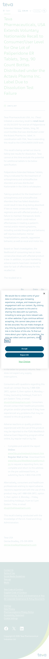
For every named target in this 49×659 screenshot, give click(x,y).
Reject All (24, 355)
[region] (24, 329)
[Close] (44, 293)
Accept (24, 349)
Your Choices (24, 361)
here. (7, 340)
